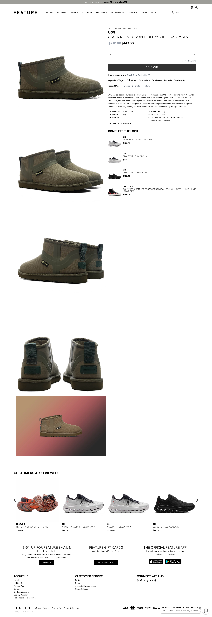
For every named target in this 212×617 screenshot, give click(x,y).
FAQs (77, 580)
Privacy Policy (57, 608)
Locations (18, 580)
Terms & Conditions (72, 608)
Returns (78, 583)
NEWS (144, 12)
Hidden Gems (19, 583)
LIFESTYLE (132, 12)
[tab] (116, 86)
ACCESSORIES (117, 12)
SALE (153, 12)
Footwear (120, 28)
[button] (14, 500)
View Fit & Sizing (189, 61)
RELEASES (61, 12)
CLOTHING (87, 12)
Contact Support (82, 589)
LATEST (49, 12)
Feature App (19, 586)
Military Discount (21, 595)
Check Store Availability (137, 75)
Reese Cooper (133, 28)
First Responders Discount (25, 598)
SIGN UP (47, 562)
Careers (17, 589)
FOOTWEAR (101, 12)
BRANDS (74, 12)
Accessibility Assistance (85, 586)
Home (110, 28)
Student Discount (21, 592)
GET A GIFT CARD (106, 562)
